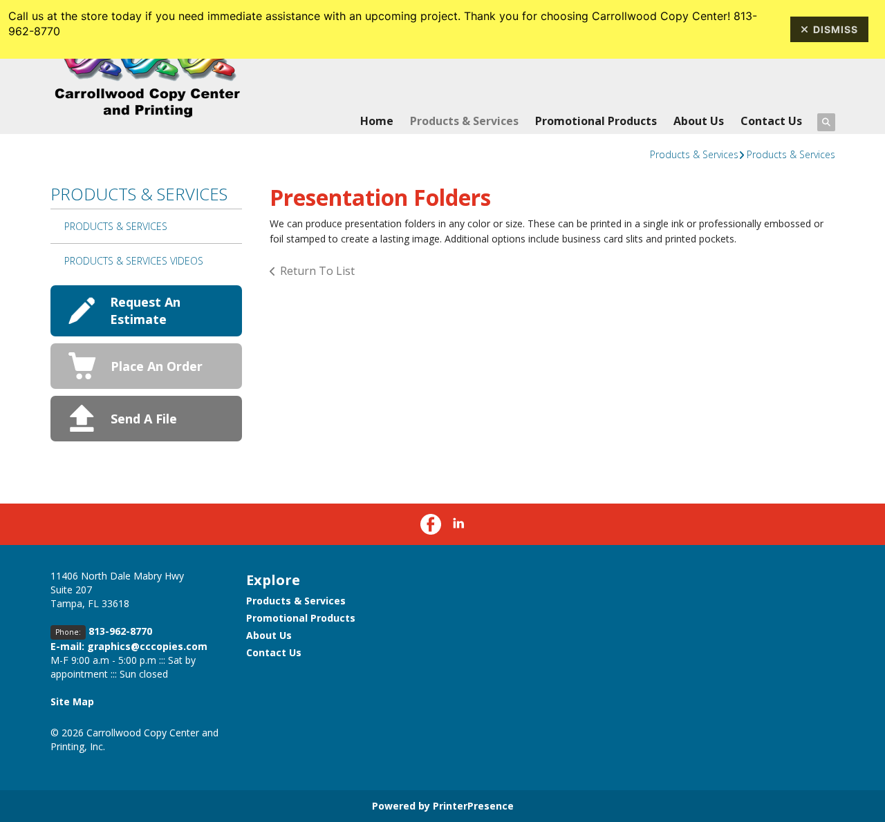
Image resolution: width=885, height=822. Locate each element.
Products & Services (464, 120)
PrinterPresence (473, 805)
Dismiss (835, 29)
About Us (698, 120)
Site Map (72, 701)
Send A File (144, 418)
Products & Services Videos (133, 260)
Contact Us (771, 120)
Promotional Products (596, 120)
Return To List (317, 270)
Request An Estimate (145, 310)
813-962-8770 (120, 631)
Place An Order (157, 366)
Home (376, 120)
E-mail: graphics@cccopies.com (128, 646)
